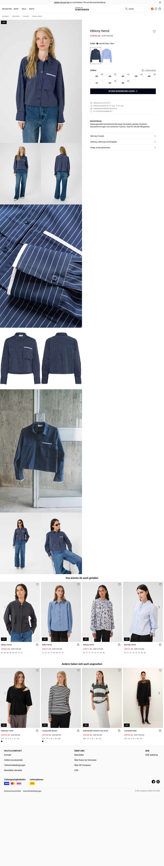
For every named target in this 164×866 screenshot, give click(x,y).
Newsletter (79, 755)
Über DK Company (82, 765)
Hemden (26, 16)
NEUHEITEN (7, 9)
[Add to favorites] (154, 31)
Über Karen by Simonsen (85, 760)
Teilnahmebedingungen (14, 765)
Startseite (5, 16)
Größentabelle (150, 70)
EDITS (31, 9)
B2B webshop (151, 755)
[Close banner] (160, 2)
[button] (123, 136)
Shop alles (15, 16)
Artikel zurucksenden (13, 760)
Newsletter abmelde (13, 770)
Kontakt (7, 755)
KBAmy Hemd (37, 16)
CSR (76, 770)
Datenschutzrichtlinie (12, 791)
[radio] (96, 83)
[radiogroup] (123, 79)
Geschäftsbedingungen (32, 791)
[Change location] (152, 9)
